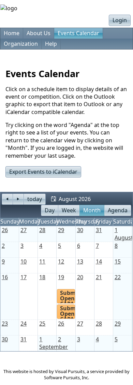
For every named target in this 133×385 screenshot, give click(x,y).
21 (99, 277)
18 (42, 277)
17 (23, 277)
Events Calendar (78, 33)
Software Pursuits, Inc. (66, 377)
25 (42, 323)
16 (5, 277)
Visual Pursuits (70, 371)
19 (61, 277)
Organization (21, 43)
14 (99, 261)
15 (118, 261)
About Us (38, 33)
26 (5, 230)
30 (80, 230)
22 (118, 277)
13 (80, 261)
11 (42, 261)
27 (23, 230)
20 (80, 277)
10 (23, 261)
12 (61, 261)
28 (42, 230)
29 (61, 230)
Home (11, 33)
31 (99, 230)
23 (5, 323)
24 (23, 323)
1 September (53, 343)
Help (51, 43)
